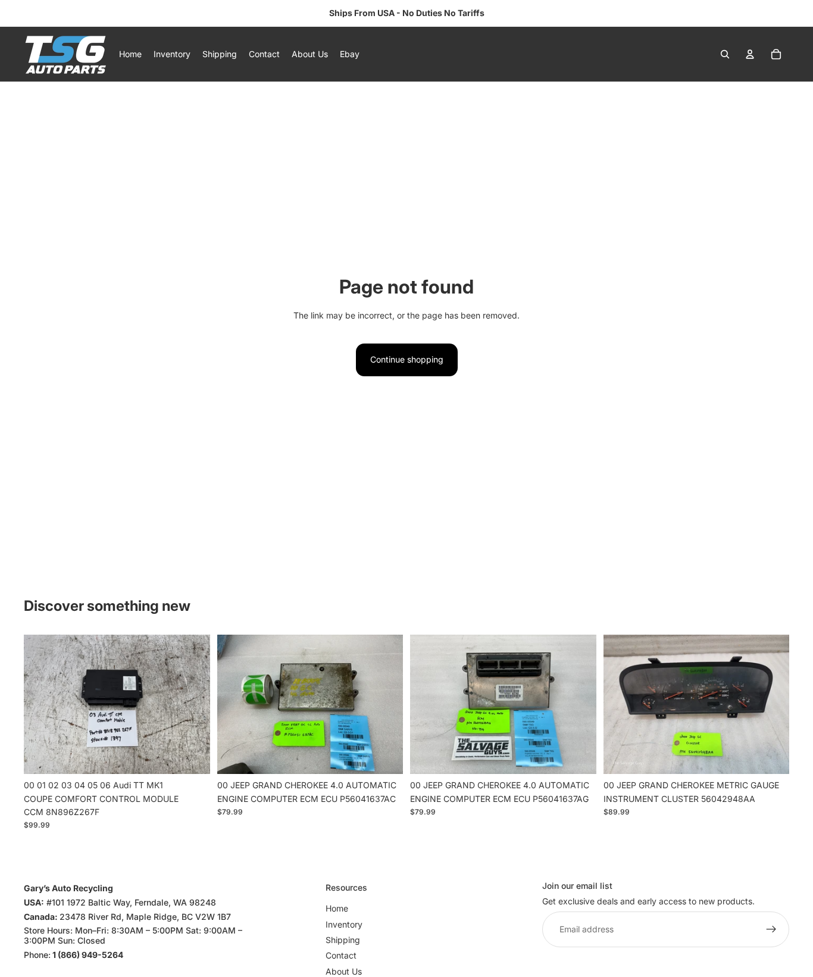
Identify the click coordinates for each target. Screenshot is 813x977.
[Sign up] (771, 929)
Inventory (344, 924)
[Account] (750, 54)
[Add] (191, 755)
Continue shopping (406, 359)
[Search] (725, 54)
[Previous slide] (42, 704)
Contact (341, 955)
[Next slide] (192, 704)
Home (337, 908)
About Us (344, 971)
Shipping (343, 940)
